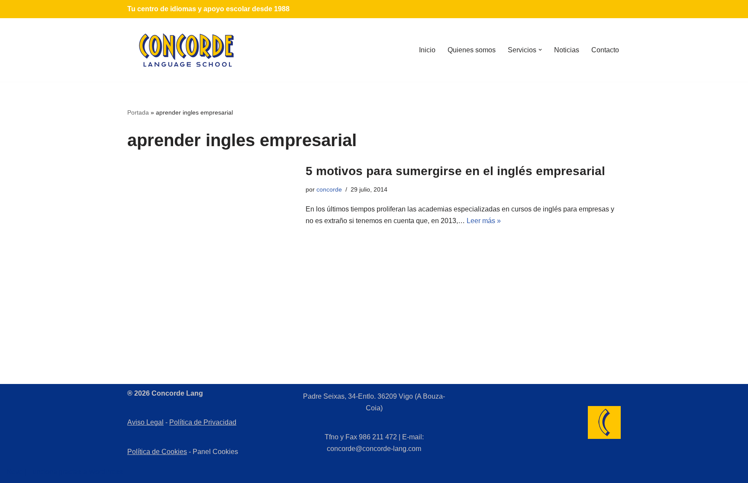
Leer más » (484, 220)
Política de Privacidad (202, 422)
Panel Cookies (215, 451)
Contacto (605, 50)
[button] (540, 49)
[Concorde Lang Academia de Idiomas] (186, 50)
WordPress (106, 472)
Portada (138, 112)
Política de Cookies (157, 451)
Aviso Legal (145, 422)
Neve (14, 472)
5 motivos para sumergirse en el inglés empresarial (455, 171)
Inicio (427, 50)
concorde (329, 189)
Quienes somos (472, 50)
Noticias (566, 50)
